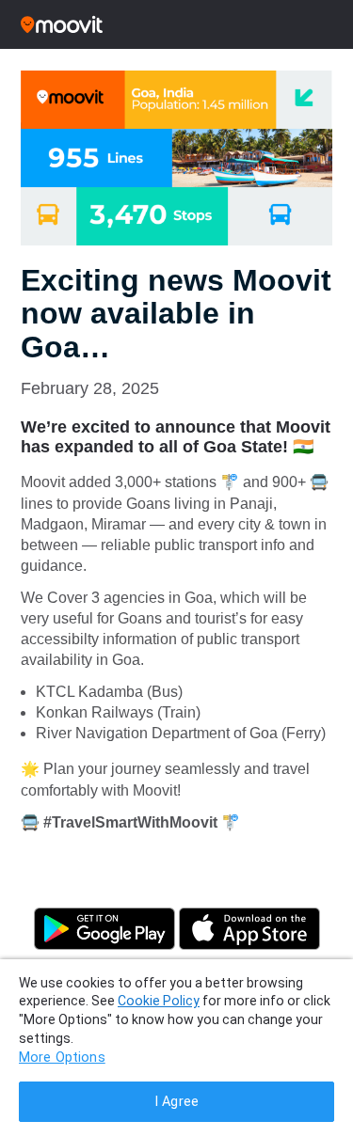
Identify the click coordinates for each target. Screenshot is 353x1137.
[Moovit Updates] (176, 24)
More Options (62, 1058)
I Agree (176, 1102)
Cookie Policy (159, 1000)
